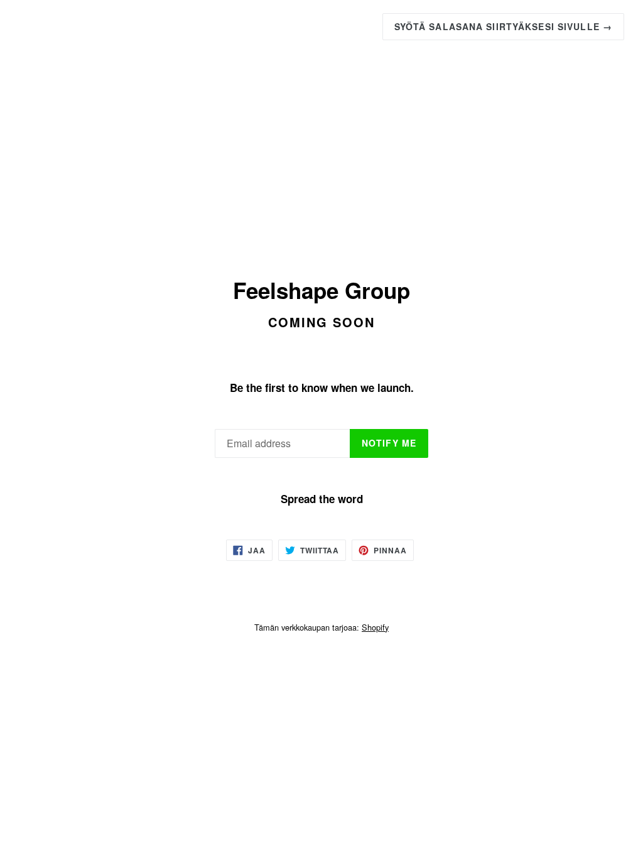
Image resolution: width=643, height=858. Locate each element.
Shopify (375, 627)
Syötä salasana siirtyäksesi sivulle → (503, 26)
